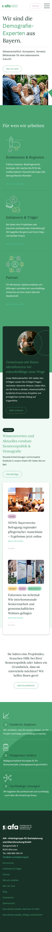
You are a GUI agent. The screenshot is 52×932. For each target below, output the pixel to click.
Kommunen (8, 863)
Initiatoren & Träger (12, 868)
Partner (6, 874)
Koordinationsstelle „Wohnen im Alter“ (21, 909)
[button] (47, 6)
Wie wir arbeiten (11, 880)
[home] (10, 6)
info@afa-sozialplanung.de (16, 857)
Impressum (8, 897)
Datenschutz (9, 903)
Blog (5, 891)
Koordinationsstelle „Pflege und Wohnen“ (23, 914)
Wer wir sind (9, 886)
